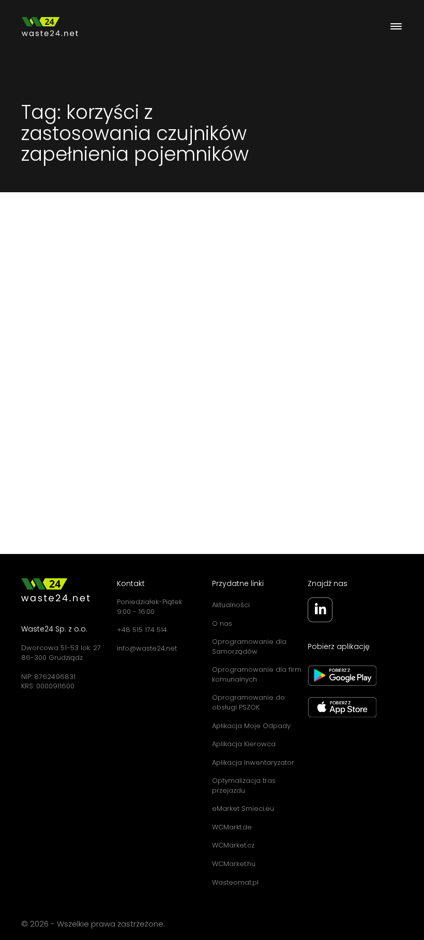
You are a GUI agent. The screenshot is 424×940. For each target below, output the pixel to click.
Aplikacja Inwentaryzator (253, 762)
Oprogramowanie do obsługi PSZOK (248, 702)
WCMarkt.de (232, 827)
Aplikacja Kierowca (244, 744)
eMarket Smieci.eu (243, 808)
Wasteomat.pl (235, 882)
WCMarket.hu (233, 864)
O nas (222, 623)
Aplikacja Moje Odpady (251, 726)
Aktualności (231, 605)
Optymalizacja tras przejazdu (244, 785)
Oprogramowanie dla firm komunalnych (256, 674)
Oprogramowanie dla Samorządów (249, 646)
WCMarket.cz (233, 845)
